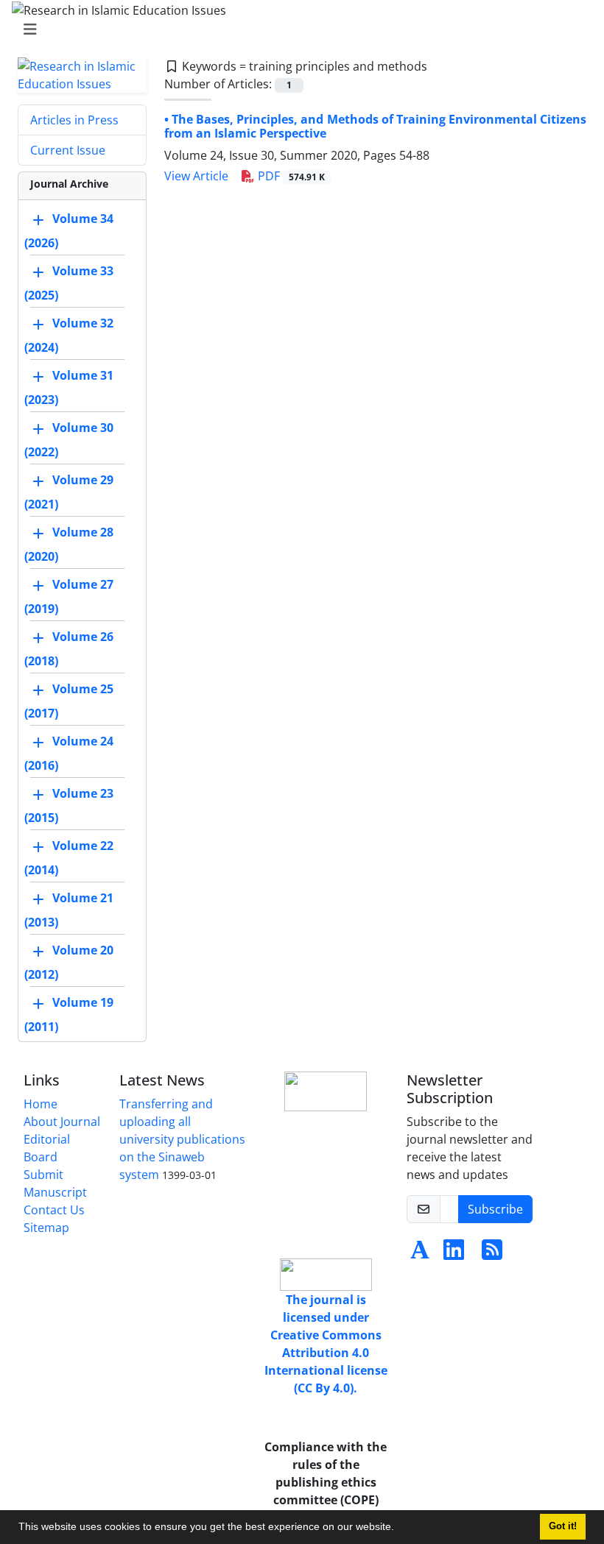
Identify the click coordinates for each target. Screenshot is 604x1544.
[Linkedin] (453, 1254)
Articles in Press (74, 120)
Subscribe (495, 1209)
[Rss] (492, 1254)
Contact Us (54, 1210)
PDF (290, 176)
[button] (399, 1528)
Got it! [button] (563, 1526)
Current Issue (67, 150)
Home (40, 1104)
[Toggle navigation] (297, 29)
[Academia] (420, 1254)
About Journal (62, 1121)
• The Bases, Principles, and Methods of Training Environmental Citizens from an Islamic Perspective (375, 126)
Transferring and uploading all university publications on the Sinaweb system (182, 1139)
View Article (196, 176)
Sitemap (46, 1227)
